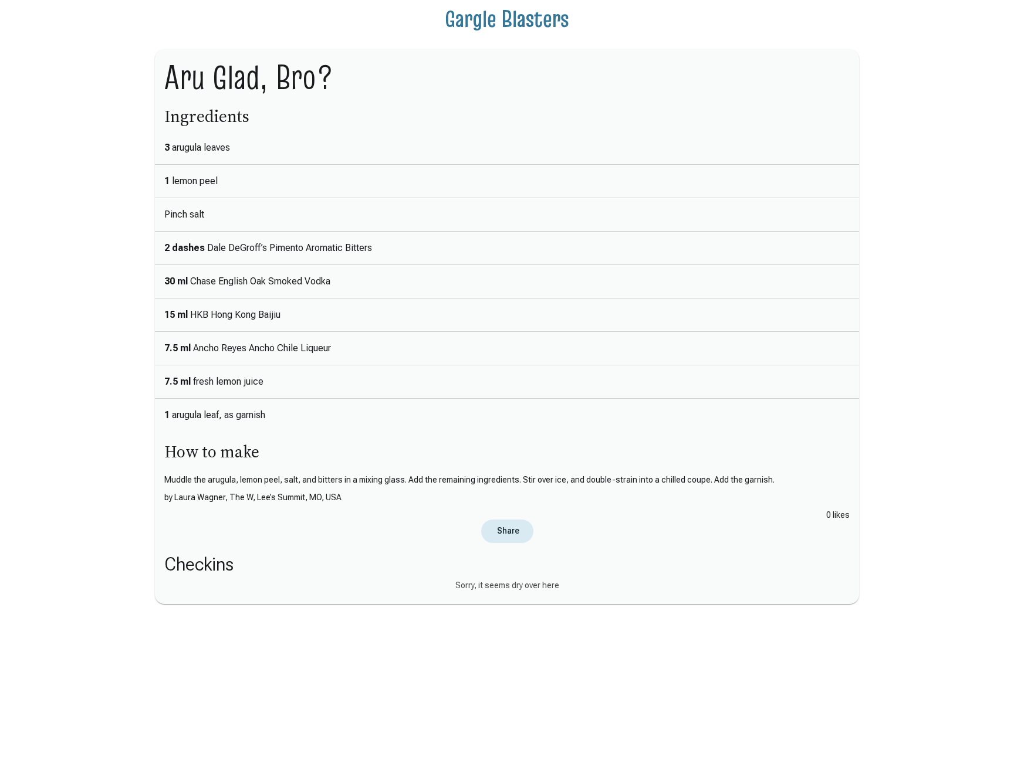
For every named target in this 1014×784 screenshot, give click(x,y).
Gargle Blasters (507, 18)
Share (507, 530)
